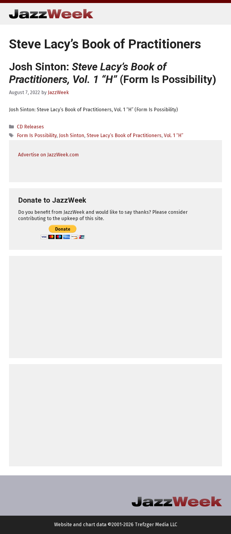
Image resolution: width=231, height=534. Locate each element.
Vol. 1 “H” (173, 135)
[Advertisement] (115, 307)
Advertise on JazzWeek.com (48, 155)
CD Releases (30, 127)
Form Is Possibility (37, 135)
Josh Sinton (71, 135)
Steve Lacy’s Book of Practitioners (124, 135)
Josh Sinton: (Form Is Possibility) (112, 73)
